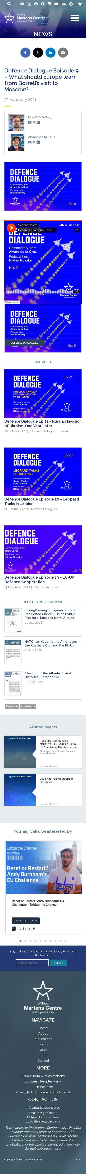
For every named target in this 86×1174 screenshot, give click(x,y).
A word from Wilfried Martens (43, 1076)
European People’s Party (43, 1081)
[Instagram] (36, 4)
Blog (43, 1055)
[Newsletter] (22, 4)
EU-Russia (28, 706)
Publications (43, 1039)
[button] (20, 941)
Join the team (43, 1087)
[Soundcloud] (64, 4)
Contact (43, 1061)
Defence (12, 706)
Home (43, 1028)
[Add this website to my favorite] (80, 4)
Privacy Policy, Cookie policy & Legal (43, 1092)
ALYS (79, 1159)
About (43, 1033)
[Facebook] (42, 4)
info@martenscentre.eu (43, 1107)
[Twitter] (29, 4)
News (43, 1050)
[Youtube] (56, 4)
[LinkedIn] (49, 4)
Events (43, 1044)
